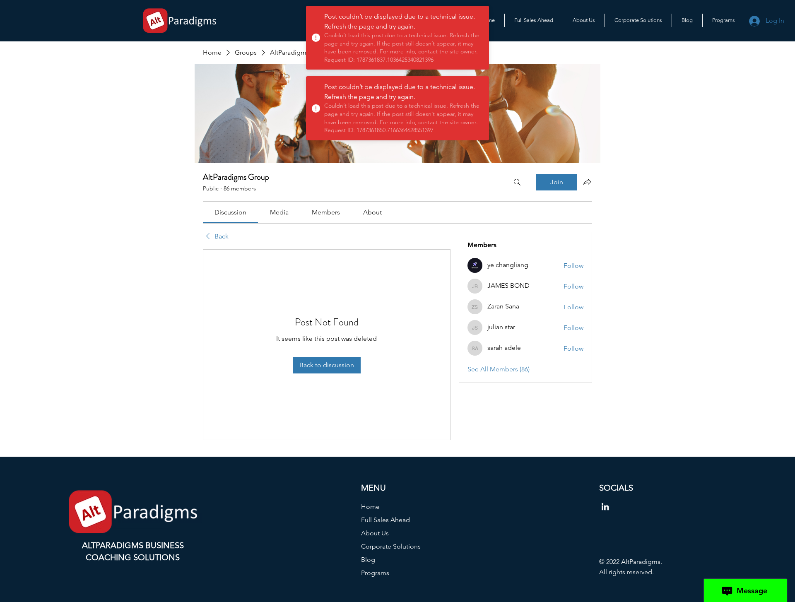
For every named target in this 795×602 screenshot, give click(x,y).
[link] (230, 212)
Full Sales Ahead (385, 520)
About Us (375, 533)
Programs (375, 573)
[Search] (517, 182)
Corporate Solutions (391, 546)
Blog (368, 559)
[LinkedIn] (605, 506)
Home (370, 506)
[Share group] (587, 182)
